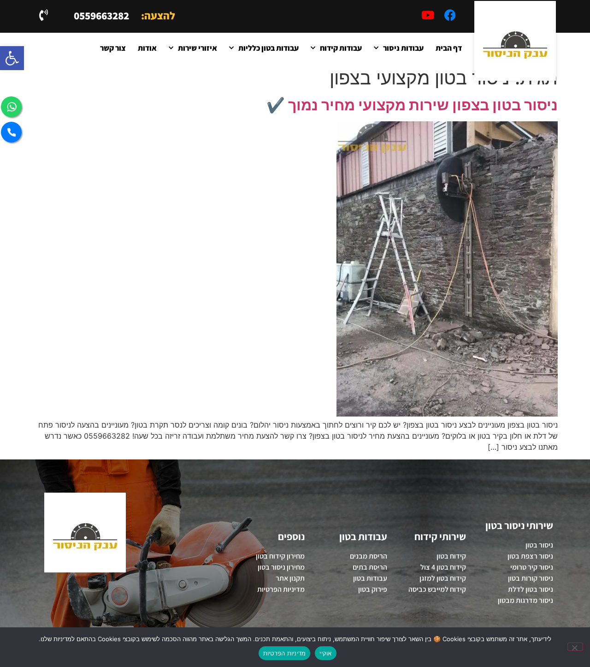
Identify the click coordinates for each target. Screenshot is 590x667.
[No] (575, 647)
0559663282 (101, 16)
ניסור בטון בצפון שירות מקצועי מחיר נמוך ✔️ (412, 105)
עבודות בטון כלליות (268, 48)
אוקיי (325, 653)
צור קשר (113, 48)
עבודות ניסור (403, 48)
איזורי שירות (197, 48)
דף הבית (449, 48)
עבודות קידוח (341, 48)
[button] (12, 58)
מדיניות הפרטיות (284, 653)
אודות (147, 48)
